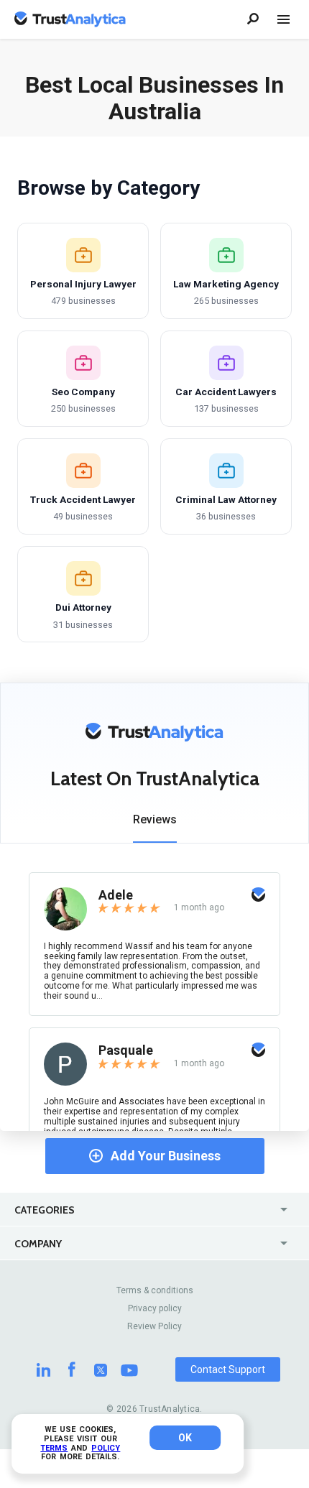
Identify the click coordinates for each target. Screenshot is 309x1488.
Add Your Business (166, 1155)
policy (105, 1448)
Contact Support (227, 1369)
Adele (115, 894)
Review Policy (154, 1326)
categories (44, 1209)
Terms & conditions (154, 1290)
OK (185, 1437)
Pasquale (125, 1050)
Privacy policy (155, 1308)
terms (54, 1448)
